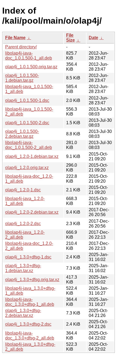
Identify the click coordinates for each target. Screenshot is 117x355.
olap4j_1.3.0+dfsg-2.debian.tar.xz (23, 313)
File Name (15, 37)
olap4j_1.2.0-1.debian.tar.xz (32, 156)
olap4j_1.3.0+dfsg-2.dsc (28, 324)
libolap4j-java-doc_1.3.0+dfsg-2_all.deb (29, 335)
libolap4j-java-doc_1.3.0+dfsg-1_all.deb (29, 302)
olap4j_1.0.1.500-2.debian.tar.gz (22, 134)
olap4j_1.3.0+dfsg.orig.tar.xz (32, 279)
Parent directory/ (21, 47)
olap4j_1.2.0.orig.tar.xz (27, 167)
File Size (70, 37)
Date (93, 37)
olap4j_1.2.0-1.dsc (23, 190)
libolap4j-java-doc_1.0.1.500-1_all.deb (28, 55)
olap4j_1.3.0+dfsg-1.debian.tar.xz (23, 268)
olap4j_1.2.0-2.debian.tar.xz (32, 212)
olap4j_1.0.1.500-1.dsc (27, 100)
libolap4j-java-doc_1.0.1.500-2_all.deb (28, 145)
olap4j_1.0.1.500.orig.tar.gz (31, 66)
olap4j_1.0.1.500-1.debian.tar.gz (22, 78)
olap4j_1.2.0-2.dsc (23, 223)
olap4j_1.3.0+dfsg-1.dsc (28, 257)
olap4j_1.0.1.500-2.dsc (27, 122)
